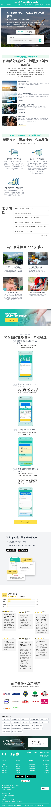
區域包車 (18, 761)
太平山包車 (4, 766)
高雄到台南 (46, 764)
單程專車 (35, 752)
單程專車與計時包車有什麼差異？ (24, 208)
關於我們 (37, 5)
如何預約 (42, 5)
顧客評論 (31, 5)
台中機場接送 (32, 768)
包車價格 (29, 752)
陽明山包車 (4, 768)
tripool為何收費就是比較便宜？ (23, 213)
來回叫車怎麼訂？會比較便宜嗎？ (24, 231)
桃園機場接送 (32, 764)
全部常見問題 (44, 236)
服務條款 (9, 789)
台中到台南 (46, 772)
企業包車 (41, 752)
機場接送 (20, 5)
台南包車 (18, 772)
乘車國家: (11, 37)
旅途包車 (4, 761)
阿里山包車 (4, 764)
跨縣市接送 (46, 761)
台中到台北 (46, 766)
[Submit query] (40, 40)
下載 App (3, 5)
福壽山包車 (4, 772)
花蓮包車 (18, 766)
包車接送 (14, 5)
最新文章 (26, 5)
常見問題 (9, 5)
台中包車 (18, 768)
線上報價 (48, 5)
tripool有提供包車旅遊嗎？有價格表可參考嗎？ (27, 217)
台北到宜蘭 (46, 768)
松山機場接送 (32, 766)
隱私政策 (4, 789)
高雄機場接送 (32, 770)
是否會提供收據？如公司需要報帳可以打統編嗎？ (28, 222)
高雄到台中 (46, 770)
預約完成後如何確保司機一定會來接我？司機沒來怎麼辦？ (30, 226)
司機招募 (41, 756)
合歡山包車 (4, 770)
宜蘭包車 (18, 764)
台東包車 (18, 770)
